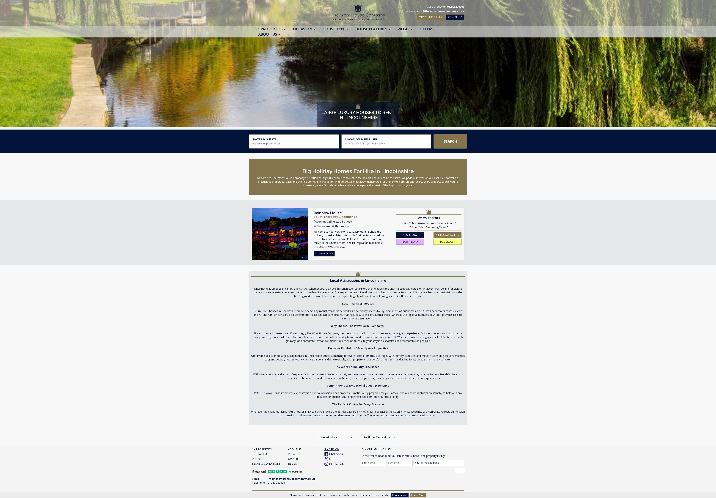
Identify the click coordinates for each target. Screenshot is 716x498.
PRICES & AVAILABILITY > (448, 235)
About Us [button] (268, 34)
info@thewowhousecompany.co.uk (440, 11)
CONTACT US (455, 17)
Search (450, 141)
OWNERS (293, 459)
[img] (280, 236)
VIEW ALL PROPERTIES (430, 17)
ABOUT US (294, 449)
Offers (426, 29)
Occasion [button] (303, 29)
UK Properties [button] (269, 29)
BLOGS (292, 463)
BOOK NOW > (447, 241)
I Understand (399, 495)
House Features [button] (371, 29)
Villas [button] (404, 29)
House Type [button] (334, 29)
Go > (459, 470)
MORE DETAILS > (324, 253)
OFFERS (256, 459)
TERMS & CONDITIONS (266, 463)
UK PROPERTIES (262, 449)
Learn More (418, 495)
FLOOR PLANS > (410, 241)
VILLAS (292, 454)
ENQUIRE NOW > (410, 235)
